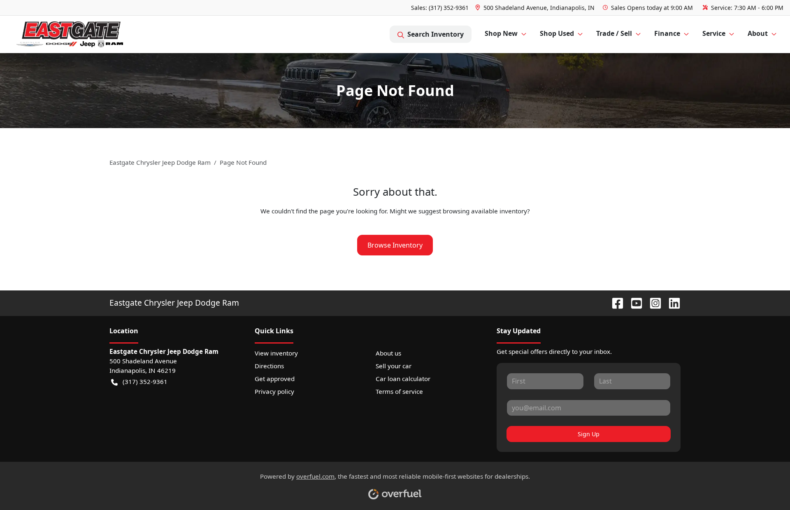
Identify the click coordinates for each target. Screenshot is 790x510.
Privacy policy (274, 391)
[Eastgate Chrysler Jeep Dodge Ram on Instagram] (652, 302)
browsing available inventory (485, 211)
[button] (535, 7)
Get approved (275, 378)
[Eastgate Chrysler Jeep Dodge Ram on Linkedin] (671, 302)
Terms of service (399, 391)
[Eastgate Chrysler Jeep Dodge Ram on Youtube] (633, 302)
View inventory (276, 353)
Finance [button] (667, 33)
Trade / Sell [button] (614, 33)
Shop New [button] (501, 33)
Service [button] (713, 33)
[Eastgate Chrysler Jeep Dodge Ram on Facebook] (614, 302)
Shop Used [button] (557, 33)
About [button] (758, 33)
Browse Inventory (395, 245)
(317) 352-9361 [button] (145, 381)
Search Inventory (435, 34)
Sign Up (588, 434)
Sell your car (393, 366)
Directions (269, 366)
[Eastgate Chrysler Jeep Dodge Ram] (69, 34)
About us (388, 353)
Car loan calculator (403, 378)
